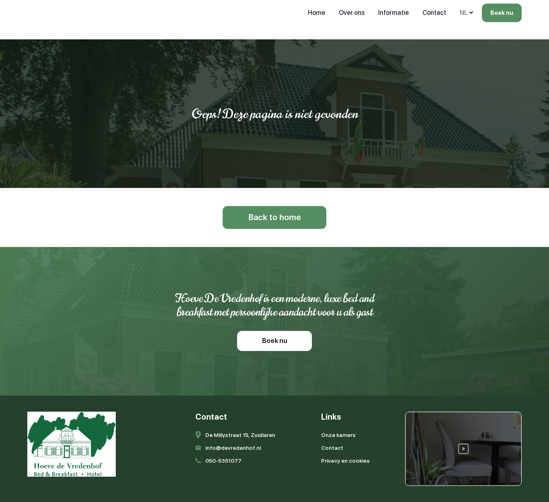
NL (464, 12)
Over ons (352, 12)
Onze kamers (338, 435)
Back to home (274, 217)
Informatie (393, 12)
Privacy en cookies (345, 460)
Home (316, 12)
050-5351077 (223, 460)
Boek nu (501, 13)
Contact (434, 12)
